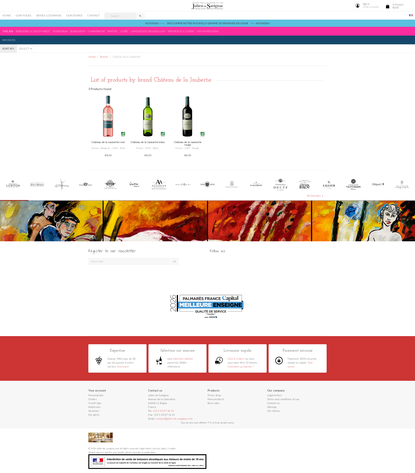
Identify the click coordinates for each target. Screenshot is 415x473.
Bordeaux (60, 31)
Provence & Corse (181, 31)
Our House (23, 15)
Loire (124, 31)
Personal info (95, 395)
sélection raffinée (183, 358)
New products (216, 399)
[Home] (207, 6)
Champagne (96, 31)
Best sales (213, 402)
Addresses (94, 406)
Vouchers (93, 410)
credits (172, 448)
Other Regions (208, 31)
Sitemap (272, 406)
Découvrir (123, 366)
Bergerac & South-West (33, 31)
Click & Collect (236, 358)
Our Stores (74, 15)
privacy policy (160, 448)
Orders (92, 399)
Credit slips (94, 402)
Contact (93, 15)
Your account (97, 390)
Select (24, 48)
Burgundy (77, 31)
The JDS (7, 31)
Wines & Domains (48, 15)
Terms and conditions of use (283, 399)
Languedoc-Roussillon (148, 31)
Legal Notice (274, 395)
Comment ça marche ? (241, 366)
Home (6, 15)
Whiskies (9, 39)
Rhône (113, 31)
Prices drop (214, 395)
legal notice (145, 448)
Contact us (273, 402)
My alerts (94, 414)
